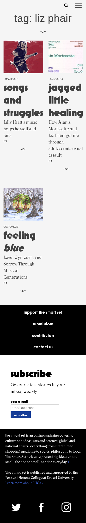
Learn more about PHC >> (24, 483)
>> (69, 462)
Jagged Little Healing (66, 100)
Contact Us (43, 347)
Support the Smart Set (43, 312)
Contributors (43, 335)
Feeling (20, 241)
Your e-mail (19, 401)
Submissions (43, 324)
